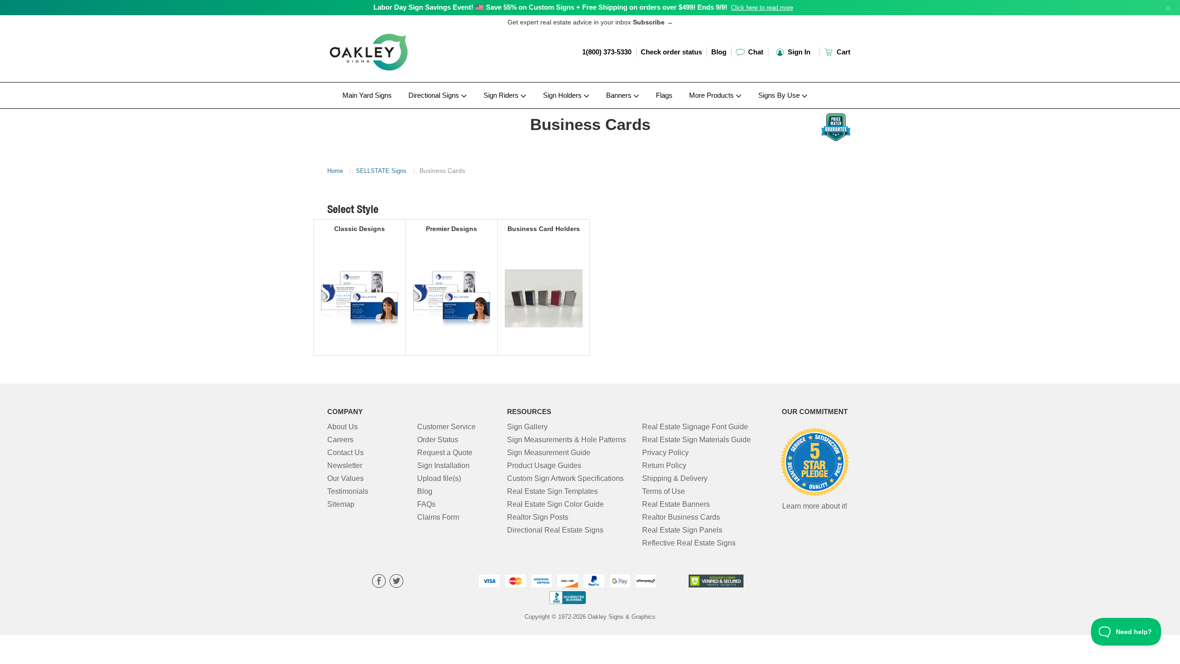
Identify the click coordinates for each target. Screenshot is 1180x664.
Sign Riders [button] (502, 95)
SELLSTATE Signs (381, 170)
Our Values (345, 478)
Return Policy (664, 465)
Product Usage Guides (544, 465)
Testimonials (347, 491)
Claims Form (438, 517)
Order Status (437, 440)
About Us (342, 427)
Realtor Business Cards (681, 517)
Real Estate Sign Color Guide (555, 504)
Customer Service (446, 427)
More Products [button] (712, 95)
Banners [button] (619, 95)
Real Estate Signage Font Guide (695, 427)
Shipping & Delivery (675, 478)
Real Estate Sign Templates (552, 491)
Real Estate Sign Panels (682, 530)
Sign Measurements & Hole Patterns (566, 440)
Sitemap (340, 504)
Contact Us (345, 452)
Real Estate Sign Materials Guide (696, 440)
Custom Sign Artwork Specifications (565, 478)
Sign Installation (443, 465)
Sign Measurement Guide (548, 452)
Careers (340, 440)
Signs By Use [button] (780, 95)
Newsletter (344, 465)
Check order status (671, 52)
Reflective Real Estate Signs (689, 543)
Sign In (798, 52)
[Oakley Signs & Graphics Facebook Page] (379, 582)
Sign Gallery (527, 427)
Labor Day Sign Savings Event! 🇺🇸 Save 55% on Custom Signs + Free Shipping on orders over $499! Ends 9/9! (550, 7)
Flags (664, 95)
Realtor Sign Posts (537, 517)
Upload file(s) (439, 478)
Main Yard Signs (367, 95)
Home (335, 170)
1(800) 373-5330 (606, 52)
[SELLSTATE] (387, 111)
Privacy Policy (665, 452)
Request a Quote (444, 452)
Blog (718, 52)
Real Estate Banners (676, 504)
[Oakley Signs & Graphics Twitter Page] (396, 582)
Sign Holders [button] (563, 95)
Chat (754, 52)
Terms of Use (663, 491)
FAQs (426, 504)
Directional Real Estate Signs (555, 530)
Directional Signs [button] (434, 95)
